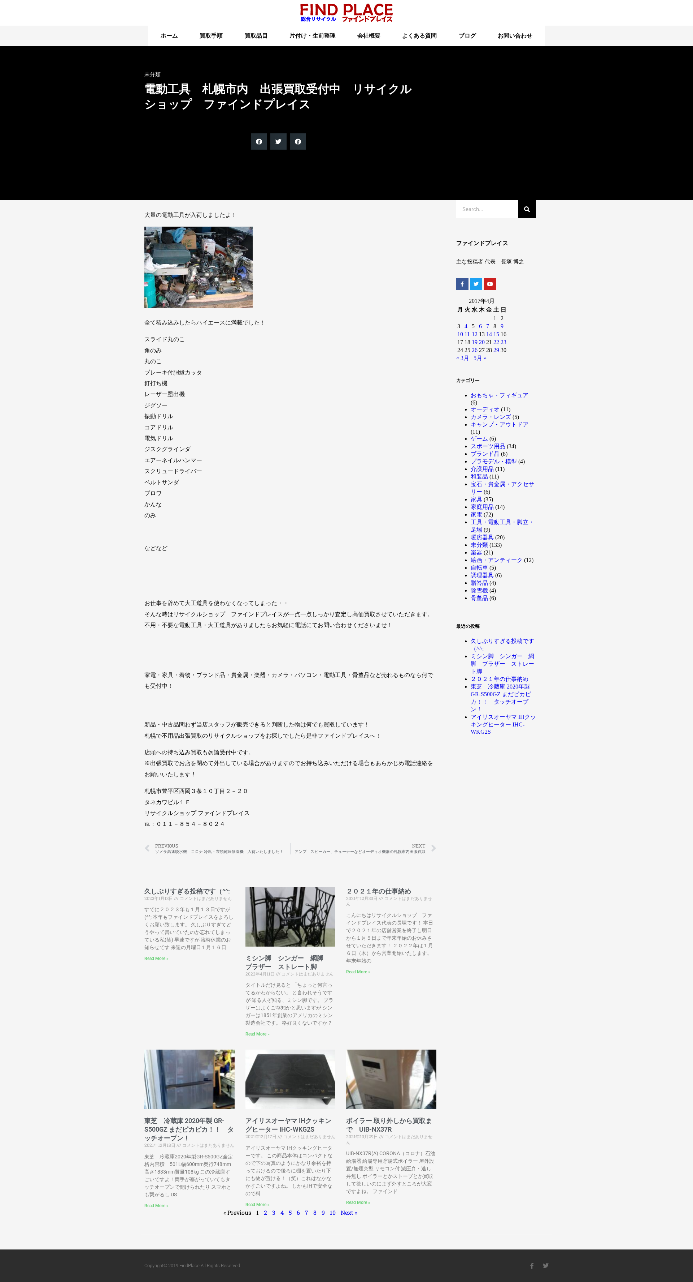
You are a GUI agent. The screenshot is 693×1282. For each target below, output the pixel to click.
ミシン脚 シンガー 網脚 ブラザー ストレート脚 (502, 663)
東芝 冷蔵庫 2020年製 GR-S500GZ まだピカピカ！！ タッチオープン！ (189, 1129)
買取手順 (211, 35)
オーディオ (485, 409)
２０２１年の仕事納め (378, 891)
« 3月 (462, 358)
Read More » (156, 958)
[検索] (527, 209)
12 (475, 334)
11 (467, 334)
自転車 (479, 568)
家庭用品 (482, 507)
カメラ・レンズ (491, 417)
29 (496, 350)
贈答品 (479, 583)
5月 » (480, 358)
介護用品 (482, 469)
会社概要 (368, 35)
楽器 (476, 552)
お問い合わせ (515, 35)
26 (475, 350)
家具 (476, 499)
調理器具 (482, 575)
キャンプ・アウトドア (499, 424)
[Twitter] (476, 284)
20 (482, 342)
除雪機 (479, 590)
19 (475, 342)
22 (496, 342)
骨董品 (479, 598)
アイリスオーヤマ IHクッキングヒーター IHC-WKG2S (503, 724)
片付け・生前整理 (312, 35)
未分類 (152, 74)
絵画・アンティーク (497, 560)
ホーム (169, 35)
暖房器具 (482, 537)
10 (333, 1212)
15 (496, 334)
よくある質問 (419, 35)
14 (489, 334)
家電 (476, 514)
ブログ (467, 35)
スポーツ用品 (488, 446)
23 (503, 342)
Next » (349, 1212)
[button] (259, 141)
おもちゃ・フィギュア (499, 395)
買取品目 (256, 35)
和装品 (479, 476)
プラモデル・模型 (494, 461)
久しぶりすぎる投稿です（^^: (187, 891)
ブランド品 (485, 454)
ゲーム (479, 439)
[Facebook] (462, 284)
